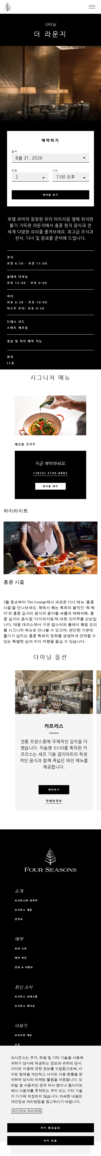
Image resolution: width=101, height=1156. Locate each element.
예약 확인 (21, 958)
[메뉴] (92, 6)
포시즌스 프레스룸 (26, 996)
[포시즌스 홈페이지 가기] (8, 6)
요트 (17, 1044)
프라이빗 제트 (23, 1035)
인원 (14, 170)
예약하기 (54, 789)
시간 (55, 170)
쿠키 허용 (50, 1140)
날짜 (14, 151)
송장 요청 (21, 948)
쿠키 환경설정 (50, 1127)
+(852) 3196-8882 (50, 473)
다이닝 (50, 24)
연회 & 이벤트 (24, 967)
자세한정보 (54, 800)
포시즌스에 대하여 (26, 900)
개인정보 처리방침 (26, 1111)
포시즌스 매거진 (25, 1006)
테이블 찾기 (50, 195)
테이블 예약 (50, 486)
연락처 (19, 919)
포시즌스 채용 (23, 910)
